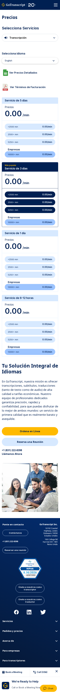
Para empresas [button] (11, 650)
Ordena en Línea (30, 431)
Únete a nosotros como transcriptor (30, 588)
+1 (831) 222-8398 (10, 541)
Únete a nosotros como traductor (30, 600)
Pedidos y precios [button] (12, 630)
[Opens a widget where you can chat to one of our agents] (48, 688)
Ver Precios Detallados (23, 72)
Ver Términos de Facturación (28, 87)
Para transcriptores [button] (13, 660)
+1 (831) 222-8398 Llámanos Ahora (12, 452)
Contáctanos (15, 533)
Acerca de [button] (8, 640)
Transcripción (17, 37)
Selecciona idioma (13, 53)
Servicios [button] (7, 621)
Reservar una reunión (15, 550)
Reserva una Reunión (30, 442)
